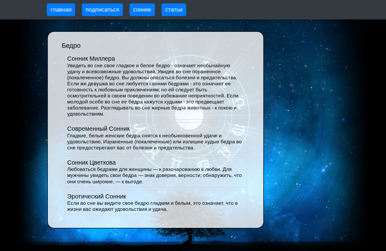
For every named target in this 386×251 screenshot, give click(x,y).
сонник (142, 9)
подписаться (102, 9)
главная (61, 9)
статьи (173, 9)
